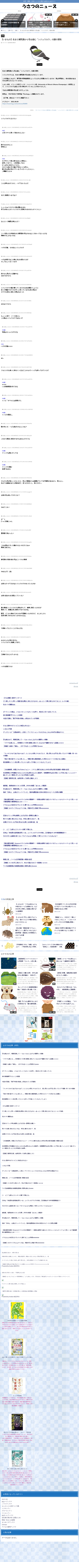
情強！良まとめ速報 (8, 1520)
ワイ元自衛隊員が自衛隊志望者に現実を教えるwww (20, 866)
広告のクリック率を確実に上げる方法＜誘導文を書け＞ (21, 815)
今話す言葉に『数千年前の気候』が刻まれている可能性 (21, 718)
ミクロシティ (6, 1508)
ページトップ (73, 683)
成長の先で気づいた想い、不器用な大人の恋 (13, 1272)
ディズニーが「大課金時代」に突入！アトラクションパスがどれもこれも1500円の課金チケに (33, 732)
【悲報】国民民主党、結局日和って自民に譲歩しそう (20, 778)
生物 (3, 35)
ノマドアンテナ (7, 1503)
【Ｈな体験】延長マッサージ (12, 698)
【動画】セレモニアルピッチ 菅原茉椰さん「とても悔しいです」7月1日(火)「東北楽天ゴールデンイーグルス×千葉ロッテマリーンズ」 (36, 1276)
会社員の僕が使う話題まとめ (11, 1517)
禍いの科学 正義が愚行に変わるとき (17, 1468)
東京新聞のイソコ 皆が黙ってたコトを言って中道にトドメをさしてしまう (27, 762)
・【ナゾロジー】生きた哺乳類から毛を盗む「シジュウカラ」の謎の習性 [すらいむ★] (56, 110)
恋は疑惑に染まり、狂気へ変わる (10, 1252)
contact (59, 11)
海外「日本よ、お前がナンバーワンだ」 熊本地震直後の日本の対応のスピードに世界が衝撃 (33, 792)
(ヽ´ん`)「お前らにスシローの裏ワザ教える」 (18, 829)
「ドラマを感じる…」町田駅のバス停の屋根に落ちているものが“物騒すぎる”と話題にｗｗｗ (33, 743)
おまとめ (5, 1499)
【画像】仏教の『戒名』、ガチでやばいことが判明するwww (23, 746)
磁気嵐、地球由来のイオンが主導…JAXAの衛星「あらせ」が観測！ (25, 785)
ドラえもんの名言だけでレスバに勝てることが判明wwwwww (23, 805)
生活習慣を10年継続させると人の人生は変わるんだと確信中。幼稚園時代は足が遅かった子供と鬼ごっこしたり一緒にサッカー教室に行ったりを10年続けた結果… (39, 1147)
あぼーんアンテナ (7, 1515)
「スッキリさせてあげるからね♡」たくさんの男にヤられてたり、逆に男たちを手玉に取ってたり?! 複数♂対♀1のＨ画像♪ (38, 1088)
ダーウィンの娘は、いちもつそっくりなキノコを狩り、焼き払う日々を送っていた (29, 712)
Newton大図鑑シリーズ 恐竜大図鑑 (17, 1320)
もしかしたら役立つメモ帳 (10, 1506)
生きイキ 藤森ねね (9, 704)
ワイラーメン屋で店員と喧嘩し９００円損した (14, 1283)
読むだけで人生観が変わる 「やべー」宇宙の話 (17, 1432)
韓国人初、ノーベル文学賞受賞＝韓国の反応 (17, 859)
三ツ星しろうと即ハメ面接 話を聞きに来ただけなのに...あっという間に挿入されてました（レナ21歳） (36, 701)
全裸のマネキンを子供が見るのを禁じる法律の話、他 (20, 822)
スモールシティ (7, 1510)
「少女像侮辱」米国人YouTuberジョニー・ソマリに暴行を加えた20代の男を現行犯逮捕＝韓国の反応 (36, 769)
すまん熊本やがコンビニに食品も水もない (17, 725)
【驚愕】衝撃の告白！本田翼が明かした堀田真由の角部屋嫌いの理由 (19, 1291)
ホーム (76, 686)
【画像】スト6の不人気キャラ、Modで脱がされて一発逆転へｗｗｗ (25, 862)
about (19, 11)
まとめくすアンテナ (8, 1522)
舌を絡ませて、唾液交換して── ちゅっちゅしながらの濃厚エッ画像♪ (25, 739)
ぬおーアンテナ (7, 1501)
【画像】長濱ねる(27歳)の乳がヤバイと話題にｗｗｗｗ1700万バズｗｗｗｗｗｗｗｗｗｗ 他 (25, 1264)
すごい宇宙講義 (17, 1395)
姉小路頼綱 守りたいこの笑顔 (12, 715)
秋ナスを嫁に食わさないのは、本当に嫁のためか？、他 (21, 818)
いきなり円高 (7, 729)
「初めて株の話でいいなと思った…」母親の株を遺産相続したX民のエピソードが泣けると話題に (34, 759)
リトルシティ (6, 1513)
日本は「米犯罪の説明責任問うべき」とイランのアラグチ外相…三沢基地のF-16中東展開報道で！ (35, 832)
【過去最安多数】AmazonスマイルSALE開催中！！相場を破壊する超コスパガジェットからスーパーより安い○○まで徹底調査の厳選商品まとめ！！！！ (39, 1231)
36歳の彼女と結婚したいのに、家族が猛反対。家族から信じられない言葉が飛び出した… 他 (25, 1256)
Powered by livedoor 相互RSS (10, 1266)
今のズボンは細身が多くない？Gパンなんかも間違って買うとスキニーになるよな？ (30, 836)
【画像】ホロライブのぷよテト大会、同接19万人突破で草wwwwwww (26, 808)
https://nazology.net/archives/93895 (14, 103)
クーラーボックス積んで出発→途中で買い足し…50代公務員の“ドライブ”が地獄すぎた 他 (24, 1260)
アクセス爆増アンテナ (9, 1527)
